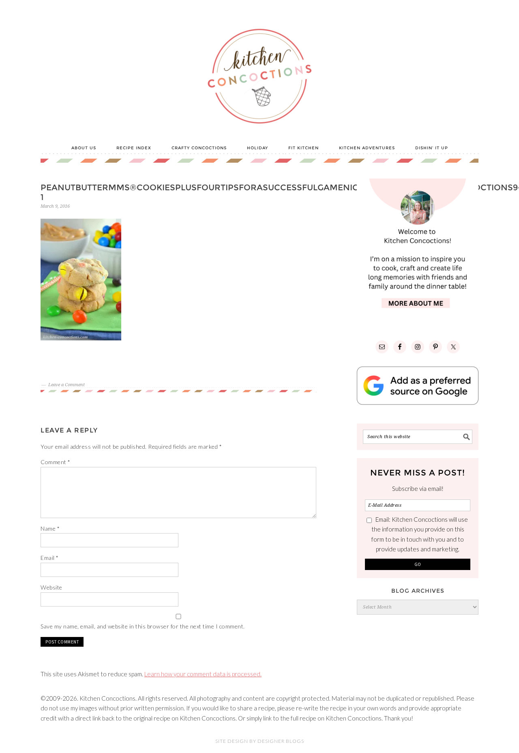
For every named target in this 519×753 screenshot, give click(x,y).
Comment (56, 461)
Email (50, 557)
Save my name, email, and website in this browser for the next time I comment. (143, 626)
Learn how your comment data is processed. (203, 674)
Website (51, 587)
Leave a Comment (66, 384)
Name (50, 528)
